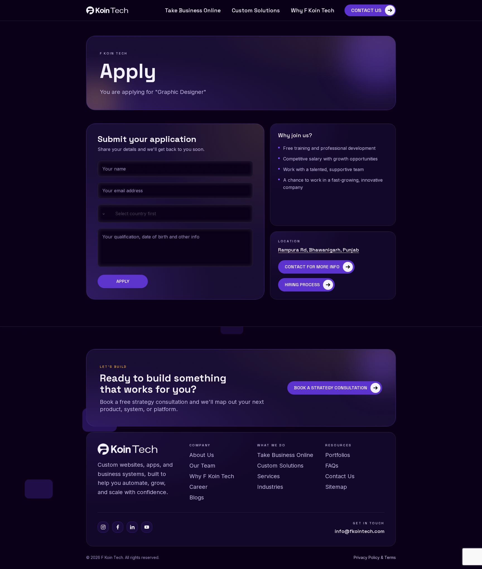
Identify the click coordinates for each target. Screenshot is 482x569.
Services (268, 476)
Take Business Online (193, 10)
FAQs (331, 465)
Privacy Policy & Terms (375, 557)
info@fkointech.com (359, 531)
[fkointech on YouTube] (146, 527)
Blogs (196, 497)
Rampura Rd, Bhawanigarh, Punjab (318, 249)
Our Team (202, 465)
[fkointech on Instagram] (103, 527)
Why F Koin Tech (312, 10)
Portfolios (337, 455)
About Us (201, 455)
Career (198, 486)
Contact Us (340, 476)
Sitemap (336, 486)
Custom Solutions (256, 10)
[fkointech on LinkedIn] (132, 527)
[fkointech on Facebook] (117, 527)
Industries (270, 486)
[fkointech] (107, 10)
